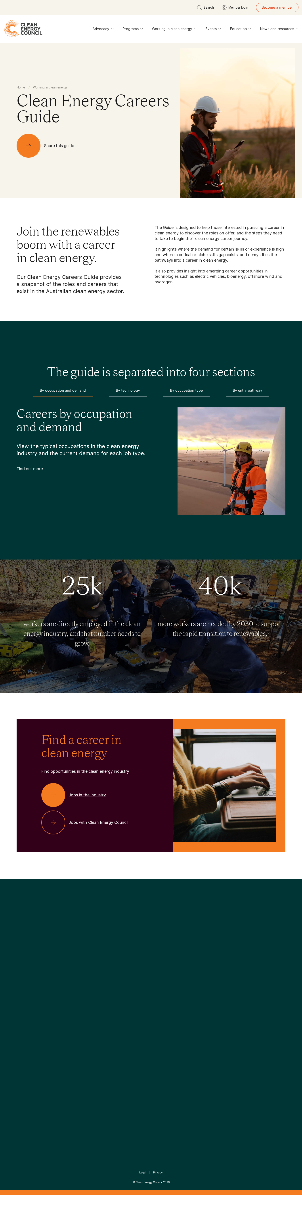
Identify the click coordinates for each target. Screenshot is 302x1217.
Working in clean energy (172, 29)
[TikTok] (169, 955)
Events (211, 29)
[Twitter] (152, 955)
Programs (130, 29)
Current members (31, 1015)
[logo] (23, 28)
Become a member (277, 7)
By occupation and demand (63, 390)
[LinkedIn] (145, 955)
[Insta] (137, 955)
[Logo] (151, 932)
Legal (142, 1172)
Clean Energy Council (149, 1182)
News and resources (277, 29)
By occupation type (186, 390)
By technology (128, 390)
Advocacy (100, 29)
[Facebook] (131, 955)
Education (238, 29)
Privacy (158, 1172)
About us (24, 1005)
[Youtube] (160, 955)
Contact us (26, 994)
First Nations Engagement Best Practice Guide (76, 1031)
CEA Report (71, 989)
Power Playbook (75, 999)
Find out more (30, 468)
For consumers (118, 1010)
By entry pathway (247, 390)
